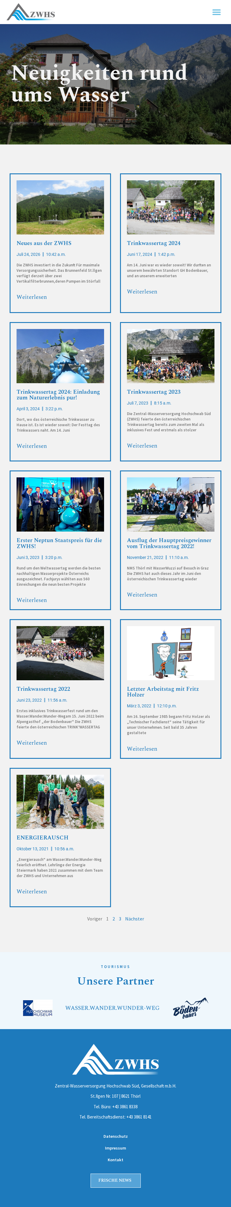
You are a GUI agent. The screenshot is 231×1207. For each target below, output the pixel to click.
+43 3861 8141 (139, 1117)
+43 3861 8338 (124, 1106)
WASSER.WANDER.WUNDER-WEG (112, 1008)
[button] (216, 12)
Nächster (134, 919)
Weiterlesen (32, 297)
